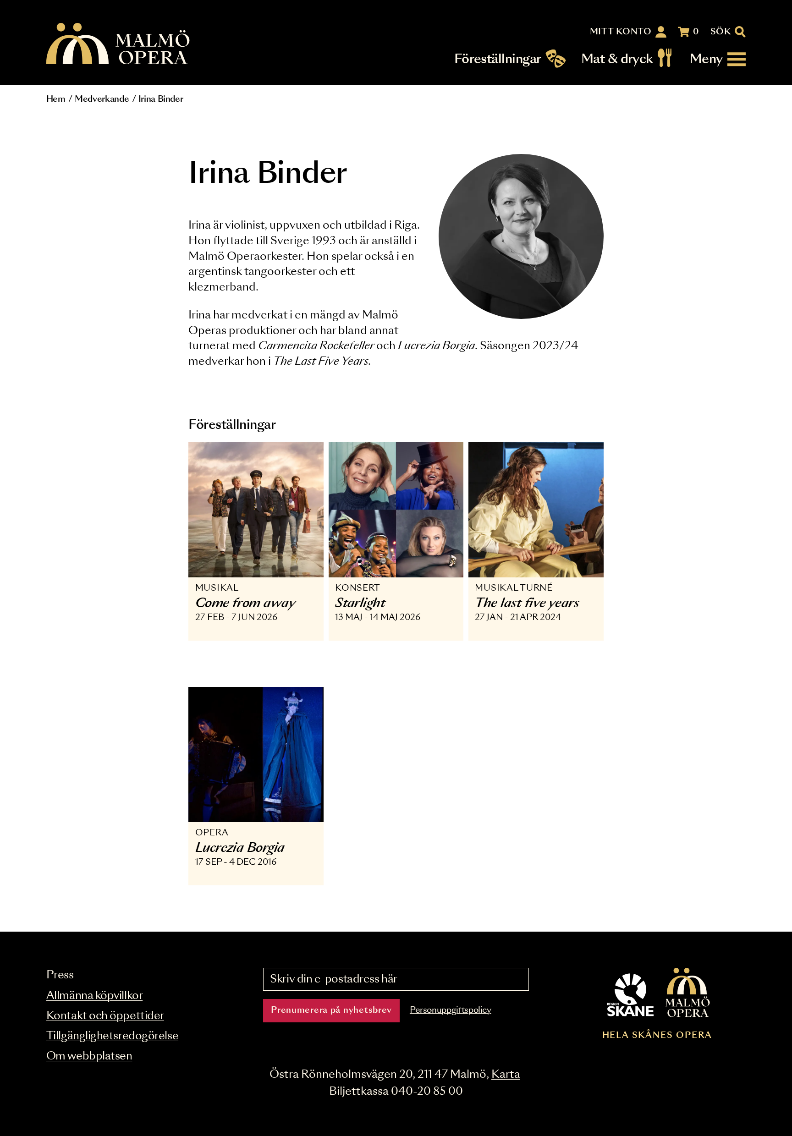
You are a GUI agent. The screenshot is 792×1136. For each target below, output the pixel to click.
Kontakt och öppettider (105, 1016)
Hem (56, 99)
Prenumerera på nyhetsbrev (331, 1010)
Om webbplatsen (89, 1056)
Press (60, 975)
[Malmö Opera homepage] (118, 44)
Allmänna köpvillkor (94, 996)
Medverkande (102, 99)
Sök (720, 32)
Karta (505, 1075)
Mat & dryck (617, 59)
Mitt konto (621, 32)
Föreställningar (497, 59)
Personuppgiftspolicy (450, 1010)
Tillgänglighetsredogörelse (112, 1036)
